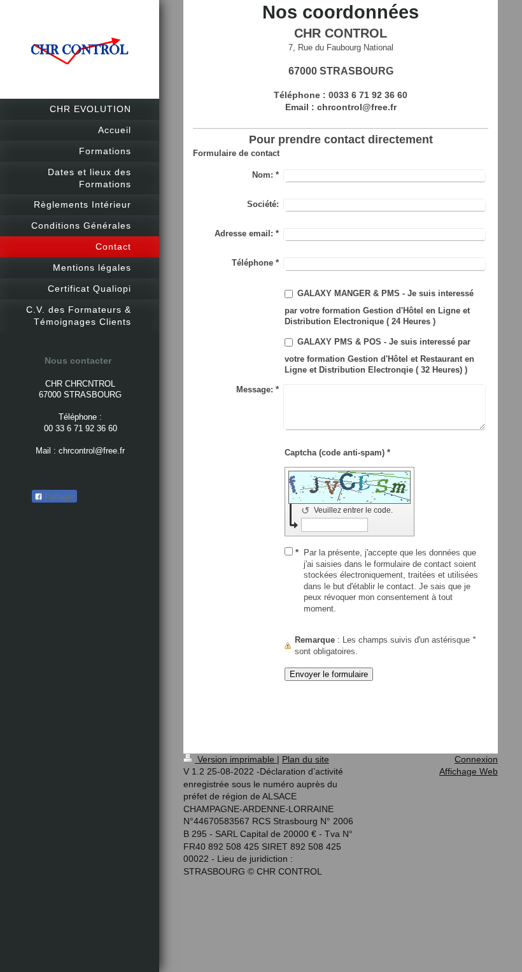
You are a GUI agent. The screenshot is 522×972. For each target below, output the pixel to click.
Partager (58, 496)
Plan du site (305, 759)
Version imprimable (236, 759)
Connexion (476, 759)
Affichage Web (468, 771)
